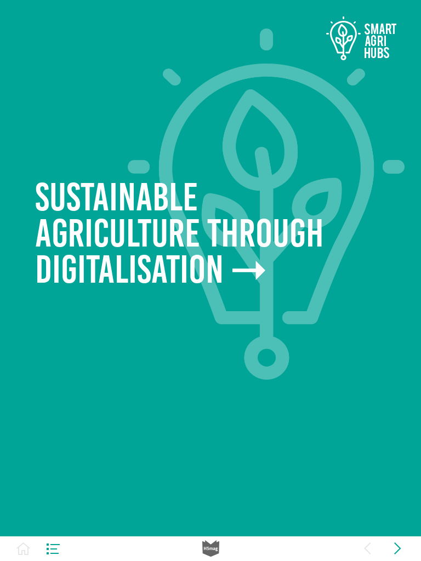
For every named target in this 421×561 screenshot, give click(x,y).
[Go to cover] (23, 548)
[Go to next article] (397, 548)
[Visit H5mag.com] (210, 548)
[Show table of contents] (53, 548)
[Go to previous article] (367, 548)
